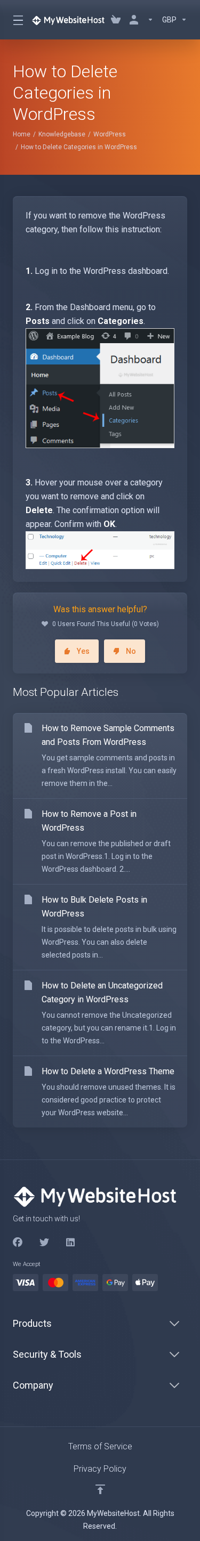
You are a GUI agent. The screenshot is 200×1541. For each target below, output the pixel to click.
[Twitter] (44, 1243)
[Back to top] (100, 1489)
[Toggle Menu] (16, 20)
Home (21, 134)
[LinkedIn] (71, 1243)
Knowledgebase (61, 134)
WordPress (109, 134)
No (131, 651)
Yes (83, 651)
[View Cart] (116, 19)
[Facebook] (17, 1243)
